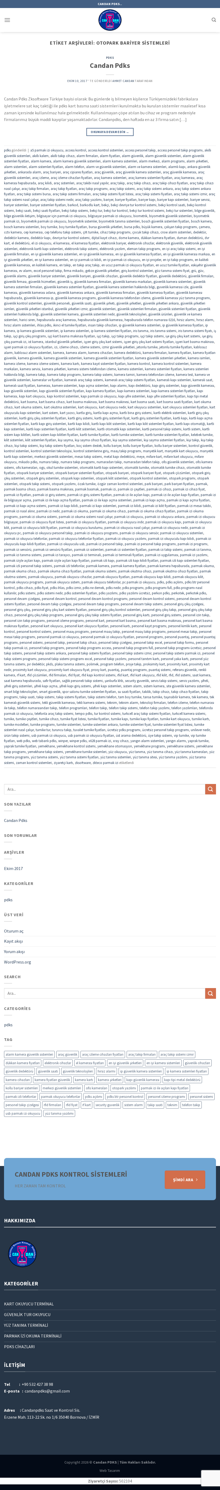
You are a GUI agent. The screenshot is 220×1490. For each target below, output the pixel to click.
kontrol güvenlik (200, 445)
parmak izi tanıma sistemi (22, 555)
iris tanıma (140, 331)
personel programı (149, 637)
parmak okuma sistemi (99, 571)
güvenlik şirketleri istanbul (34, 309)
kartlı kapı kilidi (79, 424)
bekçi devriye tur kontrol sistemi (133, 205)
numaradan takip (109, 462)
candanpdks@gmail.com (47, 1391)
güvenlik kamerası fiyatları (155, 292)
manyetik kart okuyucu (181, 451)
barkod (73, 205)
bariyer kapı (146, 199)
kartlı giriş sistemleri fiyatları (151, 418)
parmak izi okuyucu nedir (169, 527)
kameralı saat (202, 380)
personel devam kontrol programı (102, 598)
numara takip (49, 462)
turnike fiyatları (98, 719)
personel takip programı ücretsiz (178, 648)
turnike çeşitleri (26, 719)
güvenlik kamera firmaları (92, 281)
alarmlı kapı (176, 167)
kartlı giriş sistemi (80, 418)
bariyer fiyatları (126, 199)
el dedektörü (21, 243)
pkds (49, 664)
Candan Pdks (110, 65)
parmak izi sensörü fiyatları (52, 549)
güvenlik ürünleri (160, 314)
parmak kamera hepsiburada (168, 566)
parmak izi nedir (48, 511)
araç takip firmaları (35, 188)
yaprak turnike (198, 741)
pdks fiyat (41, 588)
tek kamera (200, 697)
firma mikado (73, 270)
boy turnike (49, 227)
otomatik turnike (136, 467)
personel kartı (120, 626)
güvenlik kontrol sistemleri (23, 303)
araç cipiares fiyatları (78, 172)
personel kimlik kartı (182, 626)
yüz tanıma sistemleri (115, 757)
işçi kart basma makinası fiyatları (71, 336)
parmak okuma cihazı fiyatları (59, 571)
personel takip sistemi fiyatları (89, 653)
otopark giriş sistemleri (42, 478)
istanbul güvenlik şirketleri (63, 342)
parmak (201, 484)
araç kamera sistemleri (110, 177)
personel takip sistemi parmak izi (176, 653)
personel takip (55, 642)
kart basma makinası (82, 402)
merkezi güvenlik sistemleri (53, 456)
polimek (92, 664)
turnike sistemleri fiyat (135, 724)
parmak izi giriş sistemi (49, 495)
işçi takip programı (124, 336)
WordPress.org (17, 962)
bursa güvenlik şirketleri (105, 227)
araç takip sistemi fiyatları (153, 194)
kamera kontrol (138, 363)
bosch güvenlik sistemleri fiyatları (165, 221)
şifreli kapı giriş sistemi (75, 686)
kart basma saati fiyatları (174, 402)
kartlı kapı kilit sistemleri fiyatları (151, 424)
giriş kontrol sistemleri (137, 270)
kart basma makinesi (114, 402)
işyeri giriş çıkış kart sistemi (103, 342)
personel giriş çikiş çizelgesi (183, 604)
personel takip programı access (88, 648)
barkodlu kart (90, 205)
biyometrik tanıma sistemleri (119, 221)
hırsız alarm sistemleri (19, 325)
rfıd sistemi (182, 675)
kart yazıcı (67, 413)
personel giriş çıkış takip (159, 609)
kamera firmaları (155, 352)
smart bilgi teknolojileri (20, 691)
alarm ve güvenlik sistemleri (106, 167)
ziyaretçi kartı (63, 762)
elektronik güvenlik (169, 243)
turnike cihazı (48, 719)
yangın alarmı (176, 741)
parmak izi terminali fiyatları (123, 555)
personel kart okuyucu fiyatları (86, 626)
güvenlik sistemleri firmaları (137, 309)
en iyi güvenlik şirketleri (125, 1063)
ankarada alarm (29, 172)
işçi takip (103, 336)
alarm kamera (41, 161)
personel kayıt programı (149, 626)
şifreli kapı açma (45, 686)
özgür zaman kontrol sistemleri (120, 484)
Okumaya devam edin (110, 132)
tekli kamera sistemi (91, 702)
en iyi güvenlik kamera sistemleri (54, 254)
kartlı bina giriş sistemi (136, 413)
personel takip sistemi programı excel (65, 659)
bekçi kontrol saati (171, 205)
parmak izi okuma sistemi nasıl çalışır (85, 516)
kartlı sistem (191, 429)
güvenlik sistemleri (102, 309)
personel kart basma (121, 620)
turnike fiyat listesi (73, 719)
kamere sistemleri (64, 385)
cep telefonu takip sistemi (63, 232)
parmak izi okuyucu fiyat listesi (42, 522)
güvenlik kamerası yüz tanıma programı (181, 298)
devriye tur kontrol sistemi (71, 238)
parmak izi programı (192, 544)
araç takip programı (93, 188)
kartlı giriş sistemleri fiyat (112, 418)
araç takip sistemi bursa (34, 194)
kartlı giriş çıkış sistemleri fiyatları (42, 418)
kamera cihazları (100, 352)
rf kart (21, 675)
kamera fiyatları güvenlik (52, 1080)
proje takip (133, 664)
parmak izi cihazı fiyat (189, 489)
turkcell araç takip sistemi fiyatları (146, 713)
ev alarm (25, 270)
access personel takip (140, 150)
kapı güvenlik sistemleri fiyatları (61, 391)
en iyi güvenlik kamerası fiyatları (138, 254)
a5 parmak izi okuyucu (46, 150)
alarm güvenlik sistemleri (163, 156)
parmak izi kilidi (129, 506)
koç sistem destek (89, 445)
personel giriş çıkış (17, 609)
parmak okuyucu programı (23, 582)
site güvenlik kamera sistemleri (188, 686)
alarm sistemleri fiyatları (46, 167)
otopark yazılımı (64, 484)
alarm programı (173, 161)
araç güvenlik (104, 172)
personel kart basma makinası (159, 620)
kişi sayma (65, 440)
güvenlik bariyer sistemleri (46, 276)
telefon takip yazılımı (155, 708)
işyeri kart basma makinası (194, 342)
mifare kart (154, 456)
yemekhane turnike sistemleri (86, 752)
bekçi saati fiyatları (46, 210)
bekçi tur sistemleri (179, 210)
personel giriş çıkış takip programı (38, 615)
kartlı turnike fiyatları (94, 434)
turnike (9, 719)
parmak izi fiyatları (17, 495)
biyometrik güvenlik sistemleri (170, 216)
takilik (146, 691)
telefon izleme (178, 702)
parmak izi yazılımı (193, 555)
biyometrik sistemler (82, 221)
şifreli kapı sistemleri (107, 686)
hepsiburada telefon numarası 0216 (149, 320)
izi (55, 347)
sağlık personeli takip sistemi (82, 680)
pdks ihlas (57, 588)
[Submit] (210, 789)
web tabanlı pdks (44, 741)
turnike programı (42, 724)
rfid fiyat (74, 675)
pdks (110, 58)
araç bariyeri (52, 172)
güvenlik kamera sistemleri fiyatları (69, 287)
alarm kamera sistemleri (119, 161)
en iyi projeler (151, 260)
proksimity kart (154, 664)
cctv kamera (13, 232)
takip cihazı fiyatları (185, 691)
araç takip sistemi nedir (56, 199)
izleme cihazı (68, 347)
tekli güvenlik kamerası (58, 702)
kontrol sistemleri (16, 451)
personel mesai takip (182, 631)
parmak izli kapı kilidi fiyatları (137, 560)
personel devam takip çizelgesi (49, 604)
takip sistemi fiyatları (71, 697)
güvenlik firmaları (200, 276)
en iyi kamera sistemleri (51, 260)
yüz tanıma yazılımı (173, 757)
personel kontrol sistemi (34, 631)
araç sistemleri (64, 183)
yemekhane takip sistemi (45, 752)
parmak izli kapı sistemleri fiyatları (184, 560)
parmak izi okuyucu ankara (165, 516)
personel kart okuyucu (47, 626)
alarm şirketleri (197, 161)
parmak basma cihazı (19, 489)
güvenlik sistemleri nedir (97, 314)
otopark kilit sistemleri (112, 478)
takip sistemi (45, 697)
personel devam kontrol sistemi (152, 598)
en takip (65, 265)
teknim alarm (128, 702)
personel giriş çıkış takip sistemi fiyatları (93, 615)
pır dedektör (35, 664)
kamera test (184, 374)
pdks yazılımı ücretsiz (134, 593)
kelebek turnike (201, 434)
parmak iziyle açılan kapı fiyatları (65, 560)
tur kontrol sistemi (107, 713)
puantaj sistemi (160, 670)
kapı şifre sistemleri (131, 396)
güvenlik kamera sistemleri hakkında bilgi (125, 287)
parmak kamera (97, 566)
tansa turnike (152, 697)
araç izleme (40, 177)
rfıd (171, 675)
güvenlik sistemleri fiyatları (177, 309)
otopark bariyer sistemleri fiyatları (79, 473)
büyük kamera (152, 227)
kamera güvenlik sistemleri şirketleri (160, 358)
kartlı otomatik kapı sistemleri (118, 429)
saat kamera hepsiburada (22, 680)
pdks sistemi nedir (50, 593)
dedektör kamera (16, 238)
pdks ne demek (93, 588)
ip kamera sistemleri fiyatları (111, 331)
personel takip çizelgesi (115, 642)
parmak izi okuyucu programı (96, 533)
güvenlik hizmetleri (42, 281)
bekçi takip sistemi (75, 210)
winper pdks (78, 741)
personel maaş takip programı (144, 631)
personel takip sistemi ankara (45, 653)
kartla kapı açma (105, 413)
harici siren (27, 320)
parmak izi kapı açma (149, 500)
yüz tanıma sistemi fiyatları (79, 757)
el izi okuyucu (41, 243)
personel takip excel (148, 642)
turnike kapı (119, 719)
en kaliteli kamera (44, 265)
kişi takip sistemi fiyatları (57, 445)
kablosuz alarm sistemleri (32, 352)
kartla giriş (83, 413)
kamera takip (35, 374)
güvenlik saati (81, 303)
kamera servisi (30, 369)
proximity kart (177, 664)
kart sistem (50, 413)
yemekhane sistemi (180, 746)
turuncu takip (61, 730)
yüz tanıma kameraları (191, 752)
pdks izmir (73, 588)
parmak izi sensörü (17, 549)
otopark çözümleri (176, 473)
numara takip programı (78, 462)
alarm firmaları (87, 156)
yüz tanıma (137, 752)
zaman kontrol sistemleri (34, 762)
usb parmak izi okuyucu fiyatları (91, 735)
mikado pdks (28, 462)
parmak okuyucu (40, 577)
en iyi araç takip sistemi (179, 249)
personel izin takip (196, 615)
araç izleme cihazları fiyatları (71, 177)
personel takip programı (46, 648)
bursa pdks (132, 227)
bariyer (108, 199)
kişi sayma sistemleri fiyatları (164, 440)
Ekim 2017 (13, 868)
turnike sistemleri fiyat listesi (172, 724)
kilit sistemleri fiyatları (40, 440)
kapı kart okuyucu (32, 396)
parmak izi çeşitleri (131, 489)
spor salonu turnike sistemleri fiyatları (89, 691)
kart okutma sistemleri (60, 407)
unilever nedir (200, 730)
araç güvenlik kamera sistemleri (138, 172)
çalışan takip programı (180, 227)
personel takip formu (179, 642)
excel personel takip (48, 270)
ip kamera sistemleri (74, 331)
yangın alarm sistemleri (147, 741)
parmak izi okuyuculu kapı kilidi (171, 538)
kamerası (43, 385)
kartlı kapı (180, 418)
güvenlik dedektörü (172, 276)
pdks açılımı (174, 582)
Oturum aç (14, 931)
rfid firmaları (57, 675)
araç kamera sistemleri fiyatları (150, 177)
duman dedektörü (190, 238)
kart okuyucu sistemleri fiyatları (185, 407)
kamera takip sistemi (97, 374)
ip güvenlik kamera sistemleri (139, 325)
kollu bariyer (112, 445)
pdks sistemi (26, 593)
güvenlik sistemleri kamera (60, 314)
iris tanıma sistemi (163, 331)
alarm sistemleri (15, 167)
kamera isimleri (199, 358)
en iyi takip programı (178, 260)
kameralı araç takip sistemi (83, 380)
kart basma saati (143, 402)
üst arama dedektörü (131, 735)
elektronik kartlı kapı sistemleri (41, 249)
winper (63, 741)
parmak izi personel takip (104, 544)
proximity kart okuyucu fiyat (69, 670)
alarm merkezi (149, 161)
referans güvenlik (185, 670)
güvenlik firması (15, 281)
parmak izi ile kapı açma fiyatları (56, 500)
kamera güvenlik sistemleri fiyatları (108, 358)
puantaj (113, 670)
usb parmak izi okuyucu (48, 735)
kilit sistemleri (13, 440)
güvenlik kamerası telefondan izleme (124, 298)
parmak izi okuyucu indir (126, 522)
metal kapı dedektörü (119, 456)
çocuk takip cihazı (145, 232)
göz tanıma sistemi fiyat (172, 270)
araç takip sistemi (122, 188)
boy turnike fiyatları (73, 227)
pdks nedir (113, 588)
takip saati (27, 697)
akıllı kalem (40, 156)
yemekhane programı (149, 746)
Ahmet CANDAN (123, 81)
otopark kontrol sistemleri (148, 478)
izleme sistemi (90, 347)
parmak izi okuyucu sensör (139, 533)
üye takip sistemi (160, 735)
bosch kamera (201, 221)
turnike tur (43, 730)
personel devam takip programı (96, 604)
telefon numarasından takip (37, 708)
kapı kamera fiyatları (100, 391)
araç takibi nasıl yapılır (92, 183)
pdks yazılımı (108, 593)
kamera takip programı (64, 374)
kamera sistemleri (130, 369)
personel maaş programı (71, 631)
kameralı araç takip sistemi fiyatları (130, 380)
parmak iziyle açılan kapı (22, 560)
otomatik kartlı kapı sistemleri (101, 467)
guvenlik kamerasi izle (172, 287)
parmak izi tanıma (197, 549)
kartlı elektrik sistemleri (169, 413)
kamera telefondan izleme (155, 374)
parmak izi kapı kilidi (63, 506)
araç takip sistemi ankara (155, 188)
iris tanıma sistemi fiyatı (195, 331)
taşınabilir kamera (177, 697)
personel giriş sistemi (166, 615)
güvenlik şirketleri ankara (161, 303)
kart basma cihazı (52, 402)
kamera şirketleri (54, 369)
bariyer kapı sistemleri (172, 199)
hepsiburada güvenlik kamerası (100, 320)
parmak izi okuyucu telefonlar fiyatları (76, 538)
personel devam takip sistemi (142, 604)
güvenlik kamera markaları (132, 281)
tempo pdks (83, 713)
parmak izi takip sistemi (165, 549)
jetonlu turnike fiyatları (175, 347)
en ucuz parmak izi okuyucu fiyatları (127, 265)
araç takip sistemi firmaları (72, 194)
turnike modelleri (16, 724)
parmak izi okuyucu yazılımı (125, 538)
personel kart (95, 620)
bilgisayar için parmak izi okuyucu (61, 216)
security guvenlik (137, 680)
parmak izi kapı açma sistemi (25, 506)
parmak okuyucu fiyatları (111, 577)
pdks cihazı (25, 588)
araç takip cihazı (139, 183)
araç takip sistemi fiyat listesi (113, 194)
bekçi (105, 205)
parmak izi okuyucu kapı (163, 522)
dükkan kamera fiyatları (158, 238)
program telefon (112, 664)
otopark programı (182, 478)
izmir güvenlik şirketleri (118, 347)
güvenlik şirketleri (128, 303)
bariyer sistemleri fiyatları (48, 205)
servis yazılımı (189, 680)
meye (140, 456)
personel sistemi (31, 642)
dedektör (199, 232)
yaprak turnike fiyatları (20, 746)
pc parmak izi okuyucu (138, 582)
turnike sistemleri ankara (100, 724)
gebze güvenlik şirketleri (102, 270)
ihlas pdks (44, 325)
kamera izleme (14, 363)
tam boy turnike (129, 697)
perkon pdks (161, 593)
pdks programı (133, 588)
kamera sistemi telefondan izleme (92, 369)
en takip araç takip (86, 265)
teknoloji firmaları (153, 702)
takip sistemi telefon (102, 697)
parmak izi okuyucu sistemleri (181, 533)
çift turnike (90, 232)
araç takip (117, 183)
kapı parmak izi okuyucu (98, 396)
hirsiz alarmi (186, 320)
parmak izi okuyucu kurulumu (80, 527)
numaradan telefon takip (142, 462)
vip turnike (181, 735)
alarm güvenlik (132, 156)
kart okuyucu (87, 407)
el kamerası (61, 243)
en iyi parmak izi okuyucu (121, 260)
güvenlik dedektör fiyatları (138, 276)
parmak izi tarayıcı (56, 555)
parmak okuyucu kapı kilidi (151, 577)
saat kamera (201, 675)
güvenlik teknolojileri (131, 314)
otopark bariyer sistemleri (35, 473)
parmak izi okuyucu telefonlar (25, 538)
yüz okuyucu (117, 752)
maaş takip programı (126, 451)
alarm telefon (74, 167)
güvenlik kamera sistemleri (172, 281)
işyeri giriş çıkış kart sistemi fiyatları (149, 342)
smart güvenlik (49, 691)
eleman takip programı (143, 249)
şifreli (204, 680)
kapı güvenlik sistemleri (20, 391)
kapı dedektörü (139, 385)
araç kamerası (184, 177)
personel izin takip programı (24, 620)
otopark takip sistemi (34, 484)
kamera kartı (70, 363)
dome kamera (129, 238)
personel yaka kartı (174, 659)
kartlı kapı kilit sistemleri (108, 424)
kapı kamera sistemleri (133, 391)
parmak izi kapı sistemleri (98, 506)
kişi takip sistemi (26, 445)
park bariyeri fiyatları (179, 484)
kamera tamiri (124, 374)
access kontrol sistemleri (105, 150)
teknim (112, 702)
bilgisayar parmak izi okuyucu (109, 216)
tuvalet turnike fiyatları (89, 730)
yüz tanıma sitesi (145, 757)
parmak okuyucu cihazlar (73, 577)
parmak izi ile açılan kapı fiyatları (175, 495)
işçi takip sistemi (152, 336)
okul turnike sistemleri (62, 467)
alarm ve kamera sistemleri (147, 167)
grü (193, 270)
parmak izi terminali (86, 555)
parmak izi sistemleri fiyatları (125, 549)
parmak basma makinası (55, 489)
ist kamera (35, 342)
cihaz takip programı (115, 232)
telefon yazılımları (184, 708)
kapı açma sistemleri (93, 385)
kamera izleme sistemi (43, 363)
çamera (204, 227)
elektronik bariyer (113, 243)
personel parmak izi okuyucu (58, 637)
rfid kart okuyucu (142, 675)
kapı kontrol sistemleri (63, 396)
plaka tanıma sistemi (70, 664)
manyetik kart (153, 451)
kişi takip (192, 440)
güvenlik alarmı (15, 276)
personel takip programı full (133, 648)
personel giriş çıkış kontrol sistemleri (114, 609)
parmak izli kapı (102, 560)
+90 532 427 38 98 (37, 1384)
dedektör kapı (40, 238)
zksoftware (83, 762)
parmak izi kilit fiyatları (159, 506)
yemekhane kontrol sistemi (76, 746)
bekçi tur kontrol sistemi (147, 210)
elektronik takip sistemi (81, 249)
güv (200, 270)
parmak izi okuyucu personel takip (48, 533)
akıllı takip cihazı (62, 156)
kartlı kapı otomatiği (190, 424)
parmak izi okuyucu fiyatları (86, 522)
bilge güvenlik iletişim (19, 216)
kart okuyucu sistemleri (144, 407)
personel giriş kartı (136, 615)
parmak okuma (202, 566)
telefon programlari (73, 708)
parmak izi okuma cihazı (108, 511)
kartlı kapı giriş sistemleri (48, 424)
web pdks (23, 741)
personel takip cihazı (82, 642)
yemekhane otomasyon (114, 746)
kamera (58, 352)
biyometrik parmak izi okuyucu (43, 221)
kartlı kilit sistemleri (82, 429)
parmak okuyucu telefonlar (101, 582)
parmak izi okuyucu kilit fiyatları (34, 527)
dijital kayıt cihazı (104, 238)
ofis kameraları (26, 467)
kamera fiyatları (179, 352)
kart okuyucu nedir (112, 407)
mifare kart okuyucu (178, 456)
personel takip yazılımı (110, 659)
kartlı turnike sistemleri (127, 434)
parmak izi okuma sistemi (38, 516)
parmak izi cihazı (158, 489)
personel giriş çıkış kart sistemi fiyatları (59, 609)
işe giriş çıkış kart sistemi (183, 336)
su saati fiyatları (129, 691)
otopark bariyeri (117, 473)
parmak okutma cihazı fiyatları (175, 571)
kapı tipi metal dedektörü (182, 1080)
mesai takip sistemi (88, 456)
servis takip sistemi (164, 680)
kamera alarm (76, 352)
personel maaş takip (105, 631)
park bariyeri (154, 484)
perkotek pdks (196, 593)
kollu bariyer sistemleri (171, 445)
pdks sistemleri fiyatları (80, 593)
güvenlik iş (64, 281)
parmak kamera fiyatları (128, 566)
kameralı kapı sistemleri (174, 380)
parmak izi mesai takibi (194, 506)
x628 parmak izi (100, 741)
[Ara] (214, 20)
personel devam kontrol (59, 598)
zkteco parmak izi (105, 762)
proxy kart (98, 670)
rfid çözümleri (37, 675)
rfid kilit (161, 675)
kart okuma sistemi (28, 407)
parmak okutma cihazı (134, 571)
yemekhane (46, 746)
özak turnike (87, 484)
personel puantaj (177, 637)
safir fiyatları (51, 680)
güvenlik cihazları (105, 276)
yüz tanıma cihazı (160, 752)
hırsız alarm (204, 320)
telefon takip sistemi (123, 708)
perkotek (177, 593)
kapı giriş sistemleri (165, 385)
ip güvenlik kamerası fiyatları (182, 325)
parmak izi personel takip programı (150, 544)
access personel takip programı (180, 150)
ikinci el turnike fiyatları (69, 325)
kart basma (29, 402)
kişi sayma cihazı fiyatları (93, 440)
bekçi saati (23, 210)
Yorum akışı (14, 951)
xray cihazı (121, 741)
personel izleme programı (65, 620)
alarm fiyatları (110, 156)
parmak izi (108, 489)
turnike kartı (200, 719)
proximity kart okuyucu (30, 670)
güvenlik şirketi (104, 303)
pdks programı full (158, 588)
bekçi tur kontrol (116, 210)
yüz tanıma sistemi (44, 757)
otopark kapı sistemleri (77, 478)
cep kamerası (33, 232)
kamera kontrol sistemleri (170, 363)
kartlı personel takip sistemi (161, 429)
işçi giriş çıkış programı (29, 336)
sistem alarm (132, 686)
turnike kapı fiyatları (144, 719)
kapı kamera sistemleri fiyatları (173, 391)
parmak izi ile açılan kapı (131, 495)
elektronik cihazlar (141, 243)
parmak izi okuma (74, 511)
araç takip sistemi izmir (190, 194)
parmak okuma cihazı (20, 571)
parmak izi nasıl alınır (19, 511)
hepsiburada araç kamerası (56, 320)
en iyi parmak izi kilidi (85, 260)
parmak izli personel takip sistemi (28, 566)
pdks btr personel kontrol (125, 1096)
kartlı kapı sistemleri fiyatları (46, 429)
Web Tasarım (110, 1470)
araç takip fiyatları (64, 188)
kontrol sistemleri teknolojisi (51, 451)
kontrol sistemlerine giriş (91, 451)
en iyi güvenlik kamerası (96, 254)
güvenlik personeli (57, 303)
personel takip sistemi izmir (131, 653)
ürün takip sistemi (17, 735)
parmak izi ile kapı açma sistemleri (106, 500)
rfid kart (122, 675)
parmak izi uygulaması (161, 555)
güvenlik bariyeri (79, 276)
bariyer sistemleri (16, 205)
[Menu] (7, 19)
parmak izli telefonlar (69, 566)
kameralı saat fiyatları (19, 385)
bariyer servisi (200, 199)
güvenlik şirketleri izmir (71, 309)
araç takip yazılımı (88, 199)
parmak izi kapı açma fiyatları (188, 500)
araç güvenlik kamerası (179, 172)
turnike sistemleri (69, 724)
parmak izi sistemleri (89, 549)
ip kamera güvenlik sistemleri (37, 331)
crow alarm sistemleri (175, 232)
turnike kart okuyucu (175, 719)
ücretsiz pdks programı (123, 730)
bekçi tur (96, 210)
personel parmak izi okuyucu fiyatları (107, 637)
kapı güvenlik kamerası (197, 385)
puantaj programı (134, 670)
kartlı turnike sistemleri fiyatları (167, 434)
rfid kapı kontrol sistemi (98, 675)
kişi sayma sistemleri (127, 440)
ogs (42, 467)
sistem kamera (154, 686)
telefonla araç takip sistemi (54, 713)
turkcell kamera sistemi (188, 713)
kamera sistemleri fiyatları (163, 369)
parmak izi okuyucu (128, 516)
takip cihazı (161, 691)
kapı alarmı (118, 385)
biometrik (140, 216)
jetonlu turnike (147, 347)
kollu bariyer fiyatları (138, 445)
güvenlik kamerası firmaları (115, 292)
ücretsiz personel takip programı (165, 730)
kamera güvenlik (30, 358)
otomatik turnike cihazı (168, 467)
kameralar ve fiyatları (47, 380)
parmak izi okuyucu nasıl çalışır (126, 527)
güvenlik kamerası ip (38, 298)
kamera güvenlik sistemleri (63, 358)
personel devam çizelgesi (22, 598)
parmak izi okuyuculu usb (66, 544)
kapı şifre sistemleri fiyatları (166, 396)
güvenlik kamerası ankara (75, 292)
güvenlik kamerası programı (75, 298)
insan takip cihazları (102, 325)
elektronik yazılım (112, 249)
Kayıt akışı (13, 941)
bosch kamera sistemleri (21, 227)
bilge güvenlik (204, 210)
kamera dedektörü (127, 352)
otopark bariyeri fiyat (146, 473)
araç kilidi (45, 183)
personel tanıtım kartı (143, 659)
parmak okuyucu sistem (62, 582)
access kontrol (75, 150)
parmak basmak (87, 489)
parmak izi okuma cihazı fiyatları (151, 511)
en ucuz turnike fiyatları (172, 265)
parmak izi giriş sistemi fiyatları (89, 495)
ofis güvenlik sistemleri (178, 462)
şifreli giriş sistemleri (18, 686)
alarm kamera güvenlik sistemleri (77, 161)
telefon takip (98, 708)
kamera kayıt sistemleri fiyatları (103, 363)
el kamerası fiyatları (85, 243)
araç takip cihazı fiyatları (170, 183)
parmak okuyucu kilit (188, 577)
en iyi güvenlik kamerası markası (186, 254)
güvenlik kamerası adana (37, 292)
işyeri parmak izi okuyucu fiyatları (28, 347)
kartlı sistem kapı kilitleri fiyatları (55, 434)
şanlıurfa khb (114, 680)
